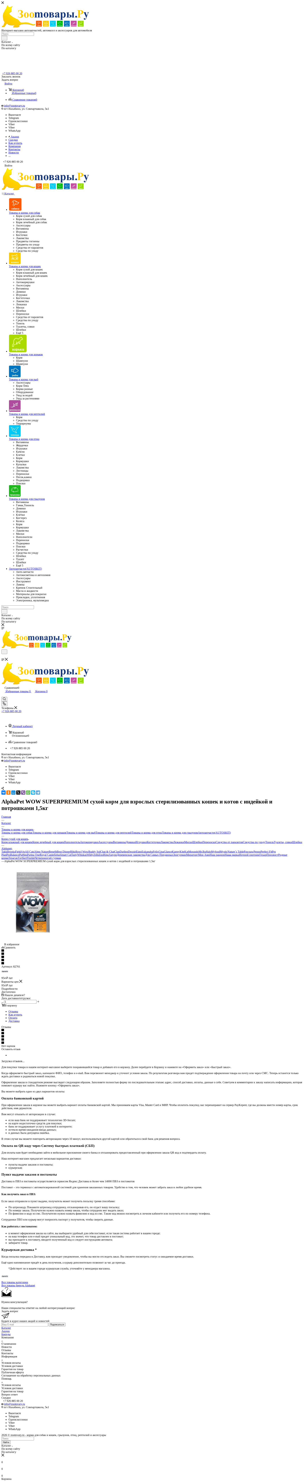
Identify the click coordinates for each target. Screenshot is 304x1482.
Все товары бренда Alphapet (18, 1285)
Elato (139, 851)
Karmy (176, 851)
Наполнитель (72, 842)
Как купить (15, 1014)
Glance (168, 851)
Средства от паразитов (229, 842)
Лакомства (167, 842)
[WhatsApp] (28, 792)
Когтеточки (154, 842)
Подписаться (57, 1324)
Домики (130, 842)
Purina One (33, 854)
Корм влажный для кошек (16, 842)
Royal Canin (47, 854)
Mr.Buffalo (205, 851)
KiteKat (184, 851)
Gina (161, 851)
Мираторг (192, 854)
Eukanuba (147, 851)
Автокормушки (89, 842)
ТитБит (22, 857)
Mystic (223, 851)
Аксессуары (106, 842)
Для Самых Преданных (159, 854)
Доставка (14, 1020)
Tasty (74, 854)
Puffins (23, 854)
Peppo (257, 851)
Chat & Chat (107, 851)
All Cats (29, 851)
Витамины (119, 842)
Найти (6, 1442)
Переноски (209, 842)
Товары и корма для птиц (147, 832)
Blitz (72, 851)
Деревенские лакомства (131, 854)
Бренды (6, 1334)
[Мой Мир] (13, 792)
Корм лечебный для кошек (48, 842)
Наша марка (232, 854)
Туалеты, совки (283, 842)
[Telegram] (38, 792)
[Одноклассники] (8, 792)
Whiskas (82, 854)
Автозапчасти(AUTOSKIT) (214, 832)
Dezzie (132, 851)
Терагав (13, 857)
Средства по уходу (254, 842)
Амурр (113, 854)
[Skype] (33, 792)
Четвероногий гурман (48, 857)
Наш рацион (217, 854)
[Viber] (23, 792)
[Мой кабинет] (3, 695)
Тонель (269, 842)
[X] (18, 792)
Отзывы (13, 1011)
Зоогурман (179, 854)
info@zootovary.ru (14, 105)
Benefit (53, 851)
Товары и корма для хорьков (49, 832)
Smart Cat (65, 854)
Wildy (90, 854)
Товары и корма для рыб (81, 832)
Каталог (6, 1327)
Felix (156, 851)
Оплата (12, 1017)
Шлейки (197, 842)
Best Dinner (63, 851)
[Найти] (4, 38)
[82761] (32, 941)
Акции (5, 1331)
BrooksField (14, 851)
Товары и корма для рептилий (114, 832)
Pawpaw (249, 851)
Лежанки (178, 842)
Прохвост (272, 854)
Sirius (57, 854)
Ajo (23, 851)
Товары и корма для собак (17, 832)
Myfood (215, 851)
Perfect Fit (266, 851)
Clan (117, 851)
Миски (188, 842)
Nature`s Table (235, 851)
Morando (193, 851)
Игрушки (141, 842)
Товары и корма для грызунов (180, 832)
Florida (31, 857)
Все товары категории (14, 1282)
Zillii (96, 854)
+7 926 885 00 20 (12, 73)
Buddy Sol (94, 851)
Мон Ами (204, 854)
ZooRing (104, 854)
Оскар (263, 854)
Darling (124, 851)
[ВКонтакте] (3, 792)
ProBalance (12, 854)
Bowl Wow (81, 851)
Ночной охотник (249, 854)
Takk (4, 851)
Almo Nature (41, 851)
